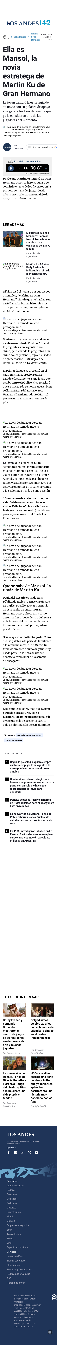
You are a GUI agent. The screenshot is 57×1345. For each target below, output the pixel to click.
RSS (9, 1278)
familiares (44, 641)
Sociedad (12, 1198)
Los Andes (6, 37)
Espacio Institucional (17, 1247)
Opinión (11, 1221)
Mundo (10, 1216)
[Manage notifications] (50, 1332)
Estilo (10, 1229)
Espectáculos (20, 36)
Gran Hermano (14, 740)
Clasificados (13, 1265)
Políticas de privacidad (18, 1274)
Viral (9, 1243)
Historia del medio (16, 1282)
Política (11, 1190)
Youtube (36, 1152)
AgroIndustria (14, 1234)
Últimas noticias (15, 1185)
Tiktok (22, 1152)
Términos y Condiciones (19, 1269)
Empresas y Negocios (18, 1225)
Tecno (10, 1238)
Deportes (11, 1207)
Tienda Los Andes (16, 1260)
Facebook (8, 1152)
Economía (12, 1194)
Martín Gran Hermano (29, 735)
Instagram (15, 1152)
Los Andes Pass (15, 1256)
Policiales (12, 1203)
